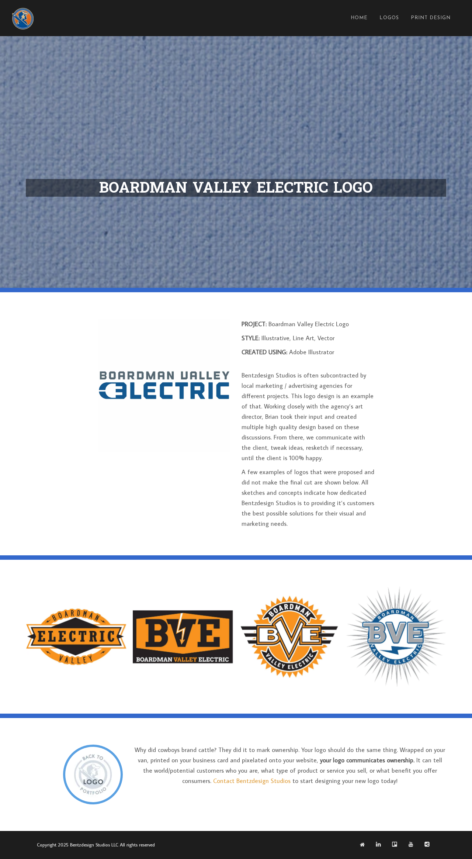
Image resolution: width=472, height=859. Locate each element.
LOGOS (389, 17)
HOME (359, 17)
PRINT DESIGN (431, 17)
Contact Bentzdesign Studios (252, 781)
